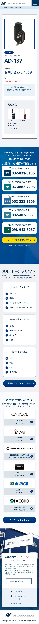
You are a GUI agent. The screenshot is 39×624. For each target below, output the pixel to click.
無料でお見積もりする (21, 240)
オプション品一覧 (11, 7)
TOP (3, 7)
